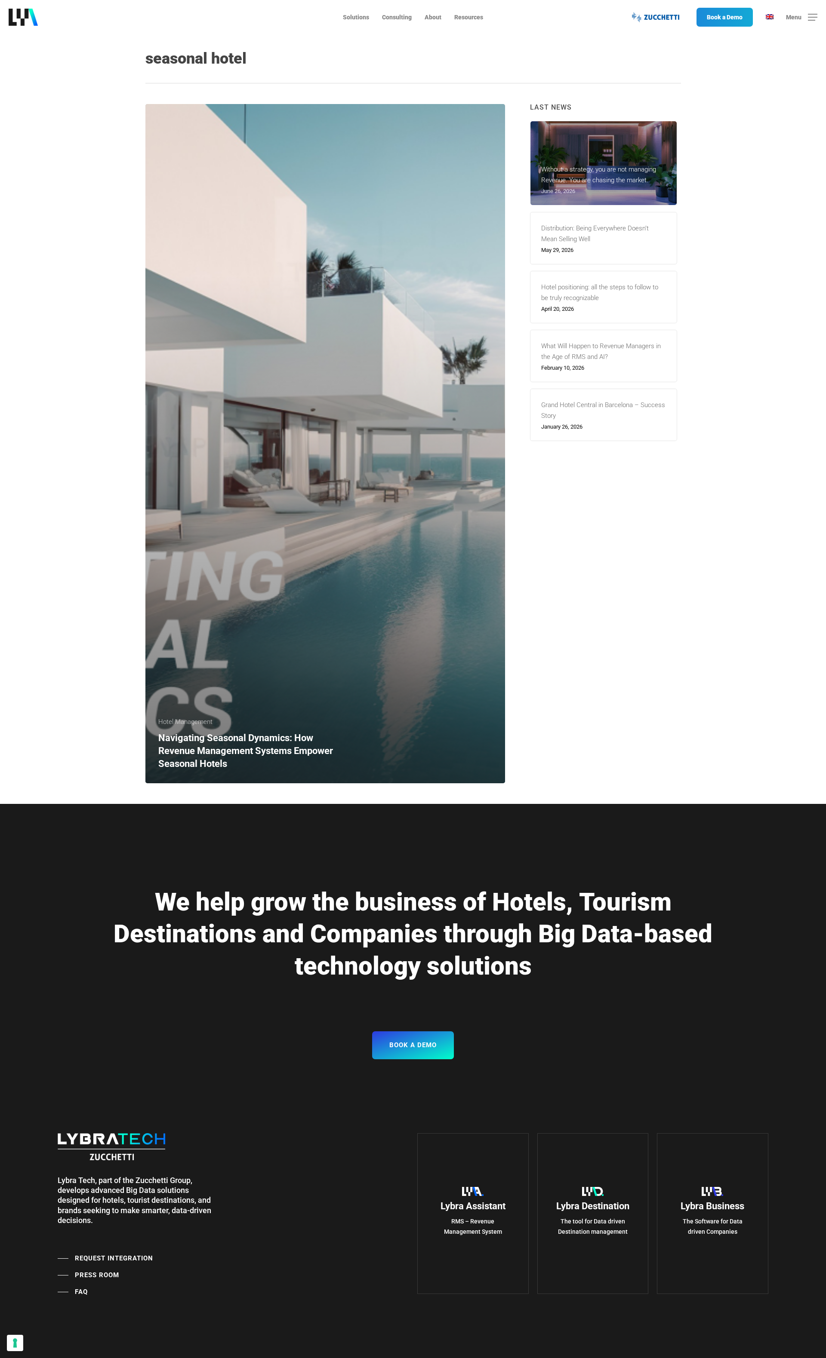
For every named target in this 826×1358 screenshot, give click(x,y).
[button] (801, 17)
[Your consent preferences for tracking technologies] (15, 1343)
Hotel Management (185, 722)
